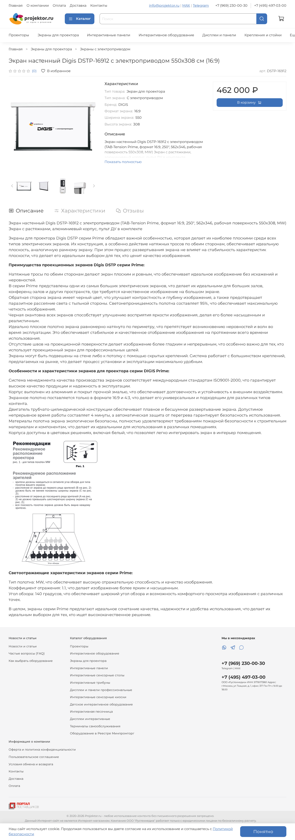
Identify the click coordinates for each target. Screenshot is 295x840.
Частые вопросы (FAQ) (27, 653)
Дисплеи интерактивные (90, 719)
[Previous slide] (15, 126)
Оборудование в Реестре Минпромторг (102, 733)
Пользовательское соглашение (34, 757)
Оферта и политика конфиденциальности (42, 749)
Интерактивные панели (108, 35)
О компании (38, 5)
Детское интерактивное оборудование (101, 704)
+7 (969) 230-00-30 (231, 5)
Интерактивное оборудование (166, 35)
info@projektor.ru (164, 5)
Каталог (83, 19)
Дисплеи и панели (219, 35)
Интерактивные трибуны (90, 683)
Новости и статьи (23, 646)
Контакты (98, 5)
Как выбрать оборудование (31, 661)
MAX (186, 5)
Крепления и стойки (263, 35)
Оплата (59, 5)
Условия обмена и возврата (31, 764)
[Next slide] (91, 126)
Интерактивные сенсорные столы (97, 675)
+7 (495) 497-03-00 (270, 5)
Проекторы (19, 35)
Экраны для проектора (58, 35)
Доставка (78, 5)
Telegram (201, 5)
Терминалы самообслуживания (95, 726)
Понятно (263, 831)
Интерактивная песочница (91, 711)
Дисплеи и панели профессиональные (101, 690)
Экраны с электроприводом (105, 49)
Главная (16, 5)
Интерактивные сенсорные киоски (98, 697)
